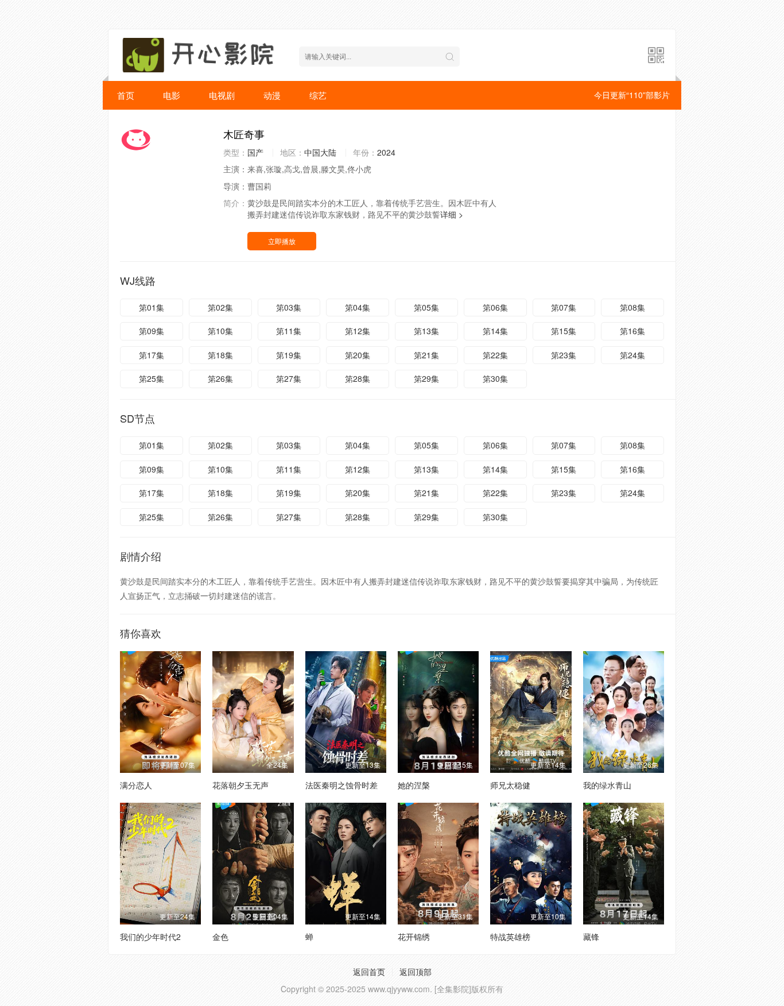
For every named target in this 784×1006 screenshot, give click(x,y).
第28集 (357, 378)
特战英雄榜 (510, 936)
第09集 (151, 330)
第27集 (288, 378)
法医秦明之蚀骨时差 (341, 785)
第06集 (495, 307)
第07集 (563, 307)
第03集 (288, 307)
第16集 (632, 330)
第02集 (220, 307)
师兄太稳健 (510, 785)
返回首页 (369, 971)
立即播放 (282, 241)
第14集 (495, 330)
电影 (171, 95)
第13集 (426, 330)
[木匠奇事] (166, 140)
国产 (255, 152)
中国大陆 (320, 152)
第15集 (563, 330)
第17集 (151, 355)
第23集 (563, 355)
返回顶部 (415, 971)
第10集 (220, 330)
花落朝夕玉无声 (240, 785)
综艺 (318, 95)
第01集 (151, 307)
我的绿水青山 (607, 785)
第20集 (357, 355)
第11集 (288, 330)
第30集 (495, 378)
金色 (220, 936)
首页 (125, 95)
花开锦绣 (414, 936)
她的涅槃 (414, 785)
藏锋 (591, 936)
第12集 (357, 330)
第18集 (220, 355)
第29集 (426, 378)
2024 (386, 152)
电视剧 (222, 95)
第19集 (288, 355)
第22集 (495, 355)
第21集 (426, 355)
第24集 (632, 355)
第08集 (632, 307)
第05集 (426, 307)
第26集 (220, 378)
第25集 (151, 378)
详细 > (451, 214)
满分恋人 (136, 785)
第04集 (357, 307)
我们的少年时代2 (150, 936)
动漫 (272, 95)
